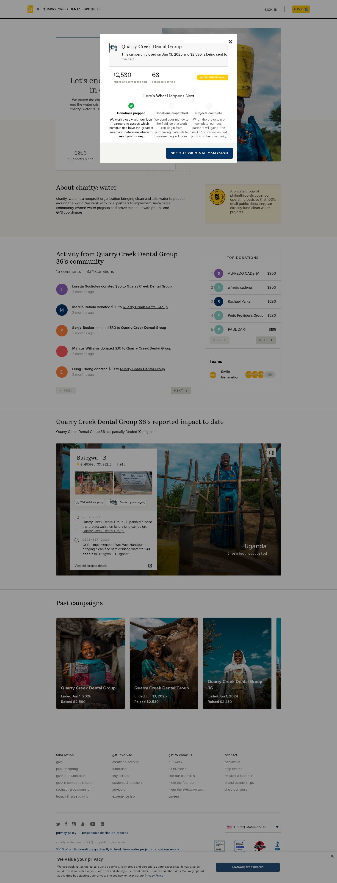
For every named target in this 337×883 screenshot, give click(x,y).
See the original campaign (199, 153)
